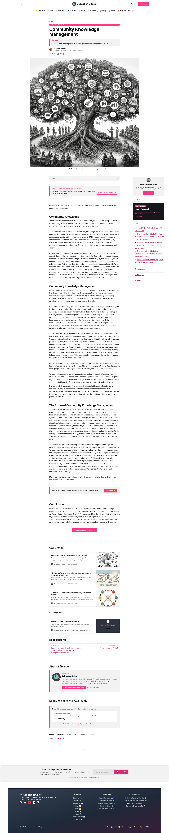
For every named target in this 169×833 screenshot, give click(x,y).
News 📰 (78, 806)
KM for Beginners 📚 (107, 806)
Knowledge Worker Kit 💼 (106, 803)
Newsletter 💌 (78, 803)
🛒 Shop (103, 11)
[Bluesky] (25, 802)
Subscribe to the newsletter (84, 530)
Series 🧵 (78, 814)
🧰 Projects (121, 11)
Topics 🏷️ (77, 811)
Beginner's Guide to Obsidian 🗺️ (135, 798)
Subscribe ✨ (110, 490)
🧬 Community (92, 11)
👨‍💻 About (111, 11)
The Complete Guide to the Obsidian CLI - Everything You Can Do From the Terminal (149, 253)
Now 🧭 (131, 11)
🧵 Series (138, 280)
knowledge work (102, 683)
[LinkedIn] (34, 802)
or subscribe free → (93, 687)
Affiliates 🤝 (138, 827)
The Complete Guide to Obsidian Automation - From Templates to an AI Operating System (149, 236)
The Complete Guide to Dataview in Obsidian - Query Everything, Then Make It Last (149, 245)
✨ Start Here (40, 11)
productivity (89, 683)
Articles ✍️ (78, 801)
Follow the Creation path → (107, 192)
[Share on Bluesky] (60, 54)
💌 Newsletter (71, 11)
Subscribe (143, 4)
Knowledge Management (70, 683)
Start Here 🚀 (78, 798)
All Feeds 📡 (78, 819)
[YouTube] (29, 802)
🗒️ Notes (81, 11)
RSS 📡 (146, 827)
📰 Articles (60, 11)
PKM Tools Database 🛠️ (135, 803)
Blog (51, 21)
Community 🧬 (127, 827)
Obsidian (82, 683)
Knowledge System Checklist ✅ (136, 801)
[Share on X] (54, 54)
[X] (21, 802)
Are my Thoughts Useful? (109, 647)
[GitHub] (37, 802)
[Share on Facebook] (63, 54)
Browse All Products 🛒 (107, 809)
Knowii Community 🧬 (106, 798)
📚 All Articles (140, 269)
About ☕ (109, 827)
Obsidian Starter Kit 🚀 (107, 801)
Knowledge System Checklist (82, 724)
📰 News (50, 11)
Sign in (133, 4)
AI (108, 681)
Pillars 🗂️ (78, 809)
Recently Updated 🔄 (78, 817)
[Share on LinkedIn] (57, 54)
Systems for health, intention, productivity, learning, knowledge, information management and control (66, 649)
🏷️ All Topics (139, 275)
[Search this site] (21, 4)
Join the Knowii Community (74, 687)
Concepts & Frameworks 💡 (135, 806)
